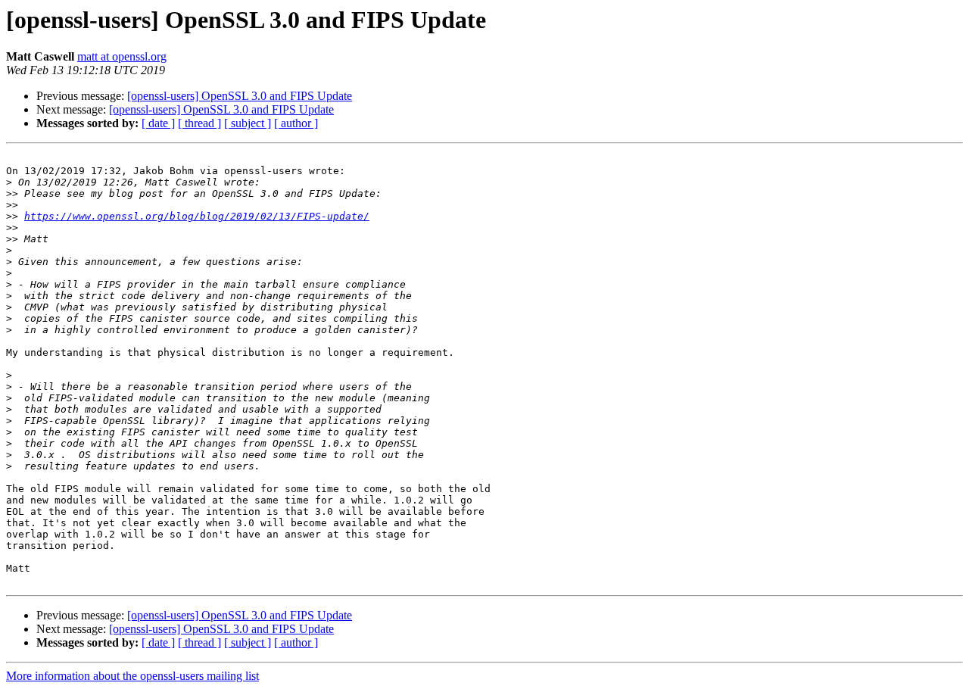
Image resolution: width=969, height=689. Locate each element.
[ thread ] (199, 123)
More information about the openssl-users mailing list (132, 675)
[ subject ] (247, 123)
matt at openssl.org (122, 56)
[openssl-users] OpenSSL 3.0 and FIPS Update (239, 95)
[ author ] (296, 123)
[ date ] (158, 123)
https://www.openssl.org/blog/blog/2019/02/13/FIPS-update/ (196, 216)
